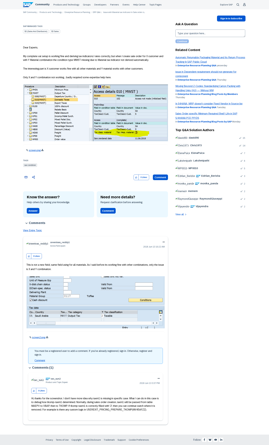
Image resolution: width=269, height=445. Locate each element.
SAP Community (30, 12)
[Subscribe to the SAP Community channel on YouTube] (215, 439)
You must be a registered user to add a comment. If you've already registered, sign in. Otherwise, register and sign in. (93, 353)
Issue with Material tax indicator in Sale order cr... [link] (124, 12)
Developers (100, 4)
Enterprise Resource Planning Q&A (197, 65)
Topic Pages (155, 4)
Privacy (49, 440)
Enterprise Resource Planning (77, 12)
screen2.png (38, 337)
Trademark (109, 440)
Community (42, 4)
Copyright (76, 440)
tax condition (30, 165)
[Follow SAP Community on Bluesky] (210, 439)
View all (179, 214)
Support (122, 440)
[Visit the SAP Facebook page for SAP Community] (204, 439)
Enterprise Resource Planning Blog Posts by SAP (205, 121)
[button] (136, 177)
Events (126, 4)
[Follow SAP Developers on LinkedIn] (221, 439)
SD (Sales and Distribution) (35, 31)
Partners (114, 4)
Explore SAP (226, 4)
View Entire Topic (32, 230)
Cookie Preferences (139, 440)
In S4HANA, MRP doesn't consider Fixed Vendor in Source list (209, 103)
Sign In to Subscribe (231, 18)
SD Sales (55, 31)
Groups (87, 4)
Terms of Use (62, 440)
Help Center (139, 4)
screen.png (35, 150)
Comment (160, 177)
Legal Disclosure (92, 440)
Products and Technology (66, 4)
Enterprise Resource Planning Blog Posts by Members (208, 94)
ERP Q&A (96, 12)
